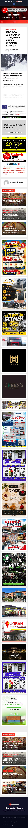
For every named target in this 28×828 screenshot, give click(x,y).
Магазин (16, 210)
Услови (18, 114)
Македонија (12, 29)
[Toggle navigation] (14, 22)
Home (2, 821)
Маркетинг (23, 821)
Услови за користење (11, 825)
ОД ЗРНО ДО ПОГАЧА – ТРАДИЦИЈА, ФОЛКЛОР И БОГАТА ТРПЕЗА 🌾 (12, 789)
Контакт (18, 821)
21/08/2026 (7, 747)
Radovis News (14, 14)
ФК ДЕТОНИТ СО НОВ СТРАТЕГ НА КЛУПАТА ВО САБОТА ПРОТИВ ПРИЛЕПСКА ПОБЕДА (8, 170)
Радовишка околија (8, 212)
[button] (26, 21)
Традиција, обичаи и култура (14, 198)
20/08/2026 (7, 777)
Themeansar (13, 818)
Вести (7, 29)
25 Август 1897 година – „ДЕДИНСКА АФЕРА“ (11, 215)
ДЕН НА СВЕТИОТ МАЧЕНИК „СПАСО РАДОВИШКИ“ (13, 201)
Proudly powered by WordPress (9, 817)
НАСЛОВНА (3, 825)
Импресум (13, 821)
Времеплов (10, 210)
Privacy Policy (7, 821)
